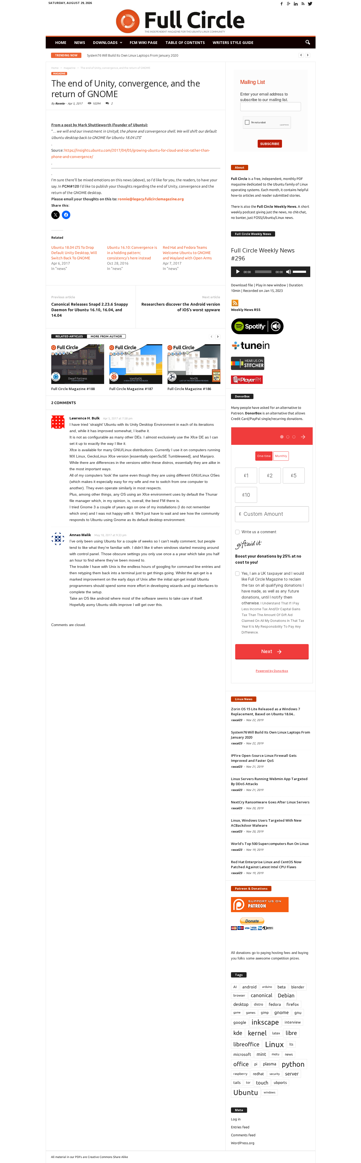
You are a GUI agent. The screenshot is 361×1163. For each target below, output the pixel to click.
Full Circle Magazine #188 (73, 388)
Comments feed (243, 1135)
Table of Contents (185, 42)
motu (275, 1054)
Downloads (105, 42)
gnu (298, 1012)
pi (255, 1064)
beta (281, 987)
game (236, 1012)
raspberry (240, 1073)
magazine (59, 73)
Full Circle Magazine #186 (189, 388)
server (292, 1073)
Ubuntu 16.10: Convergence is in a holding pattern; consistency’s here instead (132, 252)
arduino (267, 986)
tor (248, 1082)
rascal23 (236, 720)
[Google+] (289, 4)
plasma (269, 1063)
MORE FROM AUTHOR (106, 336)
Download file (242, 285)
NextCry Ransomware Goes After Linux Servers (270, 802)
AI (235, 987)
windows (269, 1092)
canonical (261, 995)
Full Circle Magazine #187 (131, 388)
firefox (292, 1004)
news (289, 1054)
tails (236, 1082)
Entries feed (240, 1127)
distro (258, 1004)
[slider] (300, 271)
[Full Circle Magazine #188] (77, 364)
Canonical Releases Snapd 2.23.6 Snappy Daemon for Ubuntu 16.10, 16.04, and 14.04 (89, 310)
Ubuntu (245, 1092)
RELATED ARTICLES (69, 336)
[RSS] (303, 4)
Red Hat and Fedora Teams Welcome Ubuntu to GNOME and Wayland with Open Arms (187, 252)
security (275, 1073)
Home (60, 42)
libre (291, 1033)
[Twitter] (310, 4)
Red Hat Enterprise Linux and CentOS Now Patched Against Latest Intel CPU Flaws (266, 864)
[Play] (237, 271)
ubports (280, 1082)
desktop (240, 1004)
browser (239, 995)
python (293, 1064)
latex (276, 1033)
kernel (257, 1033)
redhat (258, 1074)
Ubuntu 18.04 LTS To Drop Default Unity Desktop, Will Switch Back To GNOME (74, 252)
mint (261, 1054)
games (250, 1012)
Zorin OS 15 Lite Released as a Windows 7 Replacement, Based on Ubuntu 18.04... (265, 711)
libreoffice (246, 1044)
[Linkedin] (296, 4)
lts (291, 1044)
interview (293, 1022)
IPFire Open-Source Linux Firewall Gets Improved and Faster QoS (264, 758)
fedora (275, 1004)
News (79, 42)
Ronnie (59, 103)
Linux (274, 1044)
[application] (270, 271)
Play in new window (271, 285)
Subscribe (269, 143)
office (241, 1064)
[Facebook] (282, 4)
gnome (281, 1012)
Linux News (243, 699)
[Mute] (288, 271)
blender (297, 987)
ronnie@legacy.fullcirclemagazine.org (151, 199)
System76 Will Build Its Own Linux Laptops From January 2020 (132, 55)
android (249, 987)
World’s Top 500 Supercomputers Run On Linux (270, 843)
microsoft (242, 1054)
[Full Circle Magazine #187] (135, 364)
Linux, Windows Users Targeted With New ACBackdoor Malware (266, 823)
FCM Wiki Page (144, 42)
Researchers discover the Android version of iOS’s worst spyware (180, 307)
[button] (307, 42)
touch (262, 1082)
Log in (235, 1119)
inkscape (265, 1022)
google (239, 1022)
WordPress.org (242, 1143)
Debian (286, 995)
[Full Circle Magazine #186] (194, 364)
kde (237, 1033)
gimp (265, 1012)
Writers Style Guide (233, 42)
